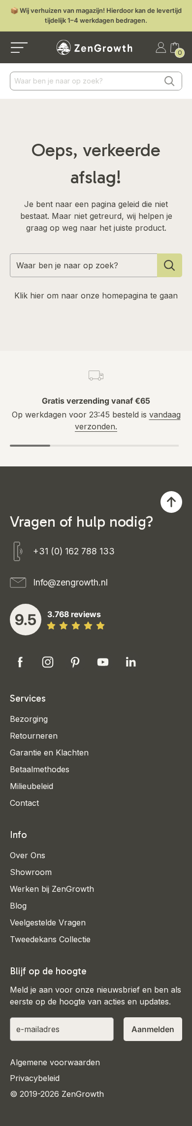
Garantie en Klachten (49, 752)
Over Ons (27, 855)
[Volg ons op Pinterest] (75, 662)
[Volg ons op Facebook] (20, 662)
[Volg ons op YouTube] (103, 662)
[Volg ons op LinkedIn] (130, 662)
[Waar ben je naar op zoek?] (169, 265)
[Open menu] (19, 47)
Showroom (31, 872)
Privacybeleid (35, 1078)
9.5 (25, 619)
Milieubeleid (31, 786)
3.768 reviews (74, 614)
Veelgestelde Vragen (48, 922)
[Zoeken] (169, 81)
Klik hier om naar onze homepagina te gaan (96, 295)
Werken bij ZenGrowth (52, 889)
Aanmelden (152, 1029)
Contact (24, 803)
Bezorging (29, 719)
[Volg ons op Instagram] (47, 662)
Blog (18, 906)
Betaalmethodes (39, 769)
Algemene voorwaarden (55, 1062)
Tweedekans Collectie (50, 939)
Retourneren (34, 736)
